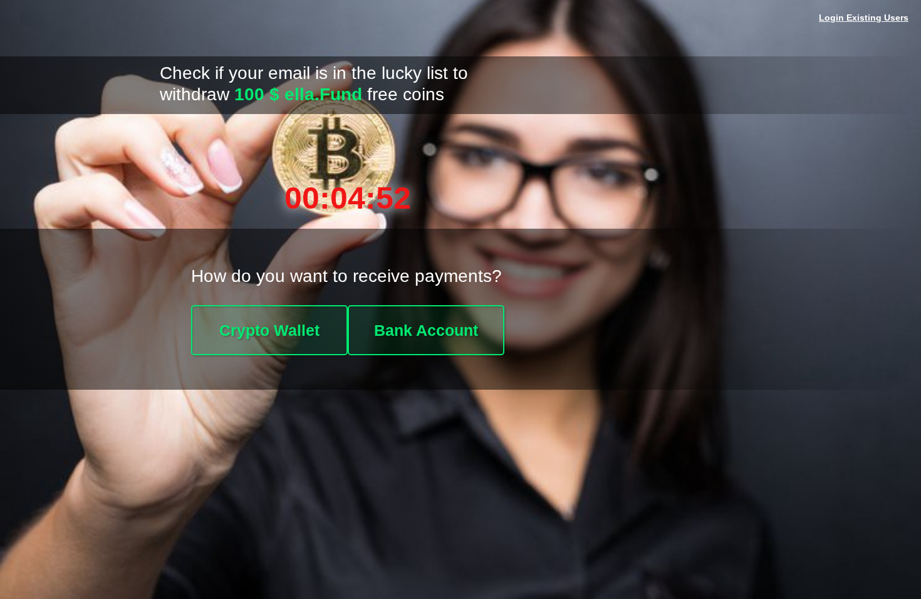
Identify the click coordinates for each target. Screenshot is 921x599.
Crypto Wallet (269, 330)
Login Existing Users (863, 18)
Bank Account (426, 330)
